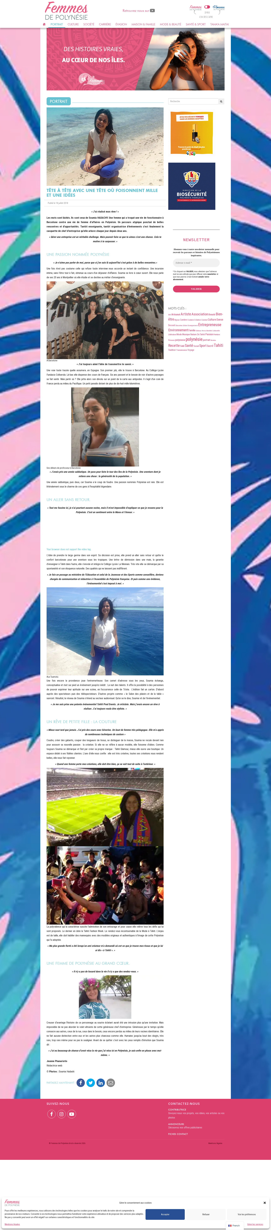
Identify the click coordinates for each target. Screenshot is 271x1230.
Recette (174, 345)
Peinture (216, 334)
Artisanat (175, 314)
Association (199, 314)
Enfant (185, 325)
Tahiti (218, 345)
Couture (190, 320)
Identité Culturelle (213, 331)
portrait (206, 339)
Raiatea (213, 340)
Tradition (172, 350)
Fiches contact (178, 1134)
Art (169, 314)
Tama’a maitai (219, 24)
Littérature (172, 334)
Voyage (191, 350)
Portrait (57, 24)
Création (197, 320)
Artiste (186, 314)
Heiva (204, 331)
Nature (193, 334)
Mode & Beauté (170, 24)
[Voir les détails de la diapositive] (136, 59)
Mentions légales (12, 1224)
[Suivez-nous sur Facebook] (51, 1111)
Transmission (181, 350)
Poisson (171, 340)
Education (179, 325)
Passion (209, 334)
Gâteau (198, 331)
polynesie (180, 339)
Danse (220, 319)
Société (88, 24)
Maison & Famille (143, 24)
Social (196, 346)
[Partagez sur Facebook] (81, 1083)
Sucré (210, 345)
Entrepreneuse (209, 324)
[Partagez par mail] (111, 1083)
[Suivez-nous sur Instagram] (61, 1111)
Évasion (121, 24)
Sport (202, 346)
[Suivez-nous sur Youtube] (71, 1111)
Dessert (171, 325)
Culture (73, 24)
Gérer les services (255, 1224)
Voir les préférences (247, 1214)
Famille (192, 330)
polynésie (194, 339)
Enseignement (193, 325)
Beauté (212, 314)
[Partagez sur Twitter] (91, 1083)
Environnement (178, 330)
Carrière (105, 24)
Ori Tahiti (201, 334)
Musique (186, 334)
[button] (264, 1202)
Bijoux (177, 320)
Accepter (165, 1214)
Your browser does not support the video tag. (69, 549)
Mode (179, 334)
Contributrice (177, 1109)
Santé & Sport (196, 24)
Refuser (206, 1214)
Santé (189, 346)
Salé (182, 345)
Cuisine (204, 320)
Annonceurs (176, 1124)
